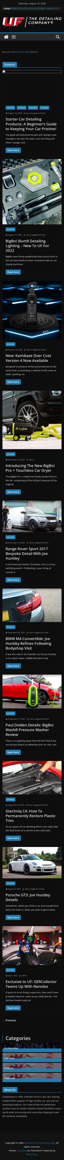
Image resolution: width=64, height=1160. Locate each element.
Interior (44, 108)
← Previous (9, 1020)
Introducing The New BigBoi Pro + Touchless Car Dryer (30, 468)
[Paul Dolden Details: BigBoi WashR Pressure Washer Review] (32, 691)
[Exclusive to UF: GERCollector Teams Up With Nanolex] (32, 945)
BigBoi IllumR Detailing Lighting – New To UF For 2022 (27, 245)
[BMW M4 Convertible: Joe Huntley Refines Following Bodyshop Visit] (32, 605)
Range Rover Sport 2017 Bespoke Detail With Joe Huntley (27, 553)
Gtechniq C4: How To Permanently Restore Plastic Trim (31, 815)
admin (31, 459)
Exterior (21, 108)
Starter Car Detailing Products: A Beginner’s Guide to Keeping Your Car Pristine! (31, 123)
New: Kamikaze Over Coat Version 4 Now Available (28, 358)
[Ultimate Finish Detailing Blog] (6, 37)
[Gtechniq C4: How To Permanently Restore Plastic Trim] (32, 777)
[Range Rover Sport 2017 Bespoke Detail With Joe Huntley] (32, 516)
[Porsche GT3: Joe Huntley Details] (32, 862)
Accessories (11, 1047)
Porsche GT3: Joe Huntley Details (28, 897)
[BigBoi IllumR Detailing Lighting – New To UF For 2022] (32, 191)
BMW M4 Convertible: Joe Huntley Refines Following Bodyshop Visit (28, 643)
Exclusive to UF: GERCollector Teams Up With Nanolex (31, 984)
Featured (33, 108)
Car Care (10, 108)
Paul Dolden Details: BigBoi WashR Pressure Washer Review (29, 729)
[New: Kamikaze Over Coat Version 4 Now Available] (32, 310)
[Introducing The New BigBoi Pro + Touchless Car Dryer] (32, 420)
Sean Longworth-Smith (35, 113)
